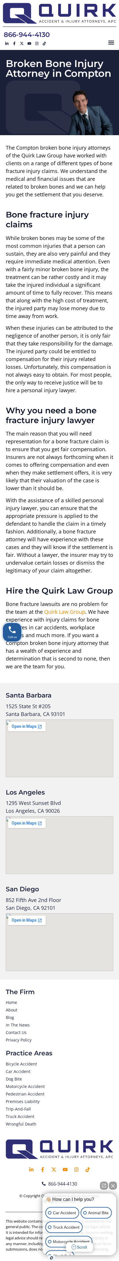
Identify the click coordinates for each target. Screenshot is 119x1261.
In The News (18, 1025)
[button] (111, 42)
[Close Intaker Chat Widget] (113, 1186)
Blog (10, 1017)
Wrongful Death (21, 1124)
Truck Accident (20, 1116)
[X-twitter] (21, 43)
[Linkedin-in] (6, 43)
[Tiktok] (44, 43)
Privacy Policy (18, 1040)
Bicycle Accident (21, 1064)
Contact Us (16, 1032)
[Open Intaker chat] (51, 1257)
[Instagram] (36, 43)
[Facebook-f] (14, 43)
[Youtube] (29, 43)
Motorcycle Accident (25, 1086)
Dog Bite (14, 1079)
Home (11, 1002)
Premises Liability (23, 1101)
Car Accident (18, 1071)
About (11, 1010)
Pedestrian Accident (25, 1094)
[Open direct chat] (104, 1186)
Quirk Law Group (64, 611)
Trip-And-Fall (18, 1109)
